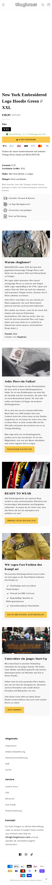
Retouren (10, 798)
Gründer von (16, 337)
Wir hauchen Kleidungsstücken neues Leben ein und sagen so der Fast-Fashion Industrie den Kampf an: (25, 577)
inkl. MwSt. (6, 119)
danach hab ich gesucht (19, 449)
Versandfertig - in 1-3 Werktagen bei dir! (27, 134)
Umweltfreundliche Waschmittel (24, 606)
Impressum (11, 745)
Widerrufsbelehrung (15, 751)
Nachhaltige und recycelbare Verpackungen (21, 587)
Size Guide (10, 804)
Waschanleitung (13, 810)
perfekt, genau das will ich (21, 521)
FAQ (7, 792)
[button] (3, 5)
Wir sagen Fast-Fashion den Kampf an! (23, 567)
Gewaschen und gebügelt (20, 210)
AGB (7, 763)
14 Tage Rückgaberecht (19, 204)
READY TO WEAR (18, 493)
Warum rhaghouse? (18, 262)
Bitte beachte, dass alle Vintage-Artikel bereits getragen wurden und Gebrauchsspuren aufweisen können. (24, 187)
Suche (8, 769)
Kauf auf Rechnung (17, 216)
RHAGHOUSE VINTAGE (22, 880)
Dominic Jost (11, 334)
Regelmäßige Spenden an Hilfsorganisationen (19, 599)
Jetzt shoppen (14, 710)
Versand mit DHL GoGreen (22, 593)
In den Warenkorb (27, 140)
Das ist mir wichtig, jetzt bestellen (25, 615)
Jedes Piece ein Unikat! (20, 381)
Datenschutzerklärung (16, 757)
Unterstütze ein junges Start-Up (26, 658)
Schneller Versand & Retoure (22, 198)
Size (4, 124)
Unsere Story (11, 786)
